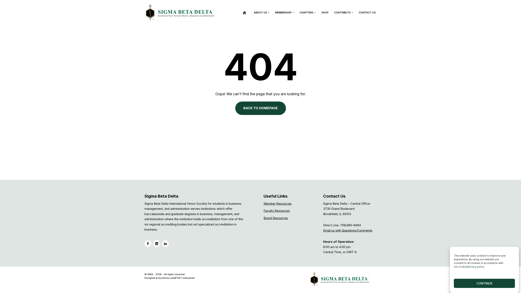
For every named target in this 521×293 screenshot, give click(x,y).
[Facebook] (147, 243)
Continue (484, 283)
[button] (268, 12)
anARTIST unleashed (182, 278)
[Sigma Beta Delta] (181, 12)
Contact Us (367, 12)
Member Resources (278, 204)
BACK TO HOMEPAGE (260, 108)
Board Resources (276, 218)
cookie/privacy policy (471, 266)
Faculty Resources (277, 211)
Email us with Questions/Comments (347, 230)
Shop (324, 12)
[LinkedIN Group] (165, 243)
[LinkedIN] (156, 243)
